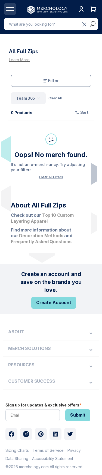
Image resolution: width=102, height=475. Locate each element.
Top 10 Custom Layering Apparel (42, 218)
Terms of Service (48, 450)
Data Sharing (16, 458)
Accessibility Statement (52, 458)
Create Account (53, 302)
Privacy (74, 450)
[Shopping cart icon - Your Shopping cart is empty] (93, 14)
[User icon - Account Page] (81, 14)
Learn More (19, 59)
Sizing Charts (17, 450)
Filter (53, 80)
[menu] (51, 332)
